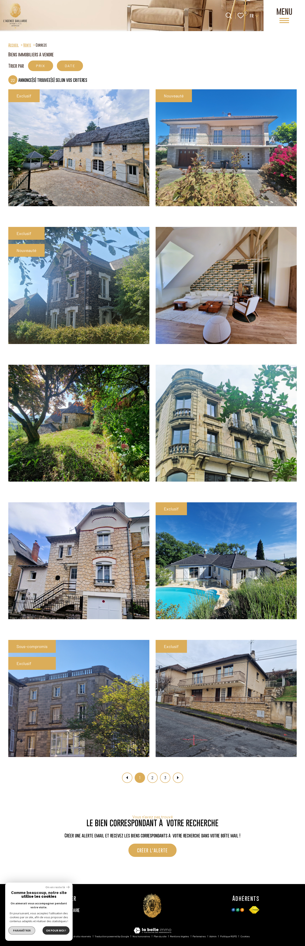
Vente (27, 45)
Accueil (13, 45)
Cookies (245, 936)
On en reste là (55, 887)
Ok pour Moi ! (56, 930)
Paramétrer (22, 930)
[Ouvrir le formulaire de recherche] (228, 15)
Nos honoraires (141, 936)
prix (40, 65)
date (70, 65)
